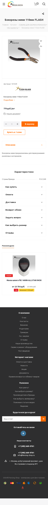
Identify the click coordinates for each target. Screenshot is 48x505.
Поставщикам (24, 351)
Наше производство (24, 343)
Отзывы (24, 340)
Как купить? (24, 387)
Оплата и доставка (24, 362)
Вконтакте (23, 433)
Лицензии (24, 406)
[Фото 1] (24, 55)
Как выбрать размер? (24, 391)
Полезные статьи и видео (24, 402)
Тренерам (24, 332)
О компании (24, 313)
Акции (24, 369)
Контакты (24, 321)
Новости (24, 365)
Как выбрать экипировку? (24, 399)
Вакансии (24, 325)
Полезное (24, 383)
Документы (24, 373)
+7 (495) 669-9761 (26, 446)
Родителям (24, 329)
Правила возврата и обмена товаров (24, 377)
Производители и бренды (24, 395)
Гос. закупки (24, 336)
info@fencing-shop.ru (26, 455)
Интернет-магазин (24, 357)
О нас (24, 317)
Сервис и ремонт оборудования (24, 347)
